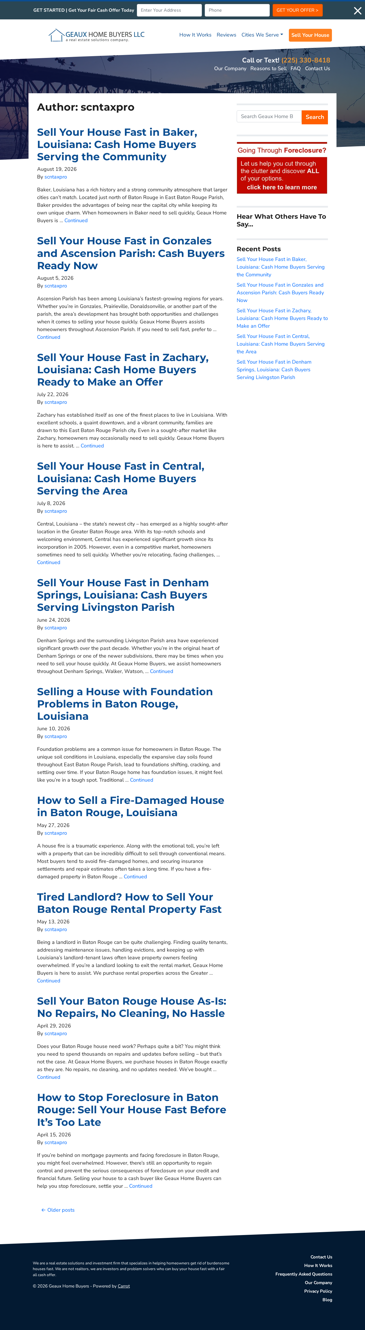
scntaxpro (55, 176)
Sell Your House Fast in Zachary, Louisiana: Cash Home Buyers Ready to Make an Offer (122, 369)
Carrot (124, 1286)
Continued (76, 220)
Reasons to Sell (268, 68)
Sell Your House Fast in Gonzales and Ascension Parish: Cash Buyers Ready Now (131, 252)
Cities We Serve (260, 34)
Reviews (226, 34)
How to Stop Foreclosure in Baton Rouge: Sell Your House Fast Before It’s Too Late (131, 1109)
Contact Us (317, 68)
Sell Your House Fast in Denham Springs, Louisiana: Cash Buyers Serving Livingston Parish (123, 594)
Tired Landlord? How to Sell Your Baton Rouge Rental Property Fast (129, 903)
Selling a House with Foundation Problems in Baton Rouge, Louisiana (125, 703)
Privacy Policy (318, 1291)
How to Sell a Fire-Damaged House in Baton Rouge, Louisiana (130, 806)
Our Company (230, 68)
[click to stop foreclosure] (282, 168)
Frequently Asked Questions (303, 1274)
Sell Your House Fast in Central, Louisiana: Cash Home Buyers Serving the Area (120, 478)
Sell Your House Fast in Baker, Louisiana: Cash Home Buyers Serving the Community (117, 144)
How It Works (195, 34)
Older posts (61, 1210)
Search (315, 117)
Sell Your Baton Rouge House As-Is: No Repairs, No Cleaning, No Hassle (131, 1007)
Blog (327, 1300)
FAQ (296, 68)
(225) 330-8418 (305, 60)
